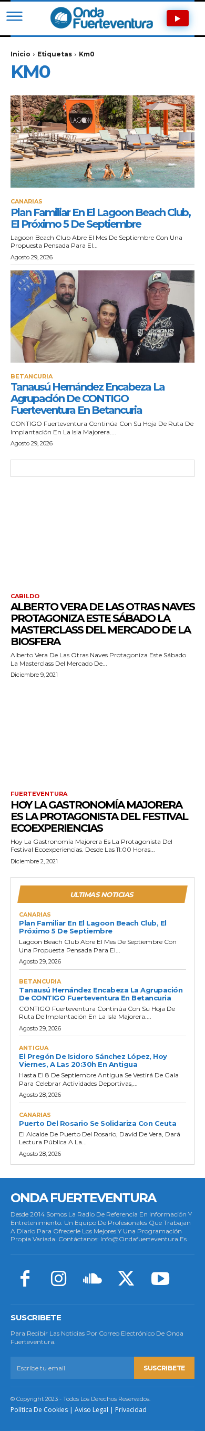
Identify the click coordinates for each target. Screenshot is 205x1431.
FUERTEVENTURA (39, 794)
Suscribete (164, 1368)
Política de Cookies (39, 1409)
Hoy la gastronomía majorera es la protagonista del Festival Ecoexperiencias (99, 816)
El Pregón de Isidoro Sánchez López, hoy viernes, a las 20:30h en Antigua (93, 1060)
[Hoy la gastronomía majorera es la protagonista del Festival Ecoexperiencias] (102, 734)
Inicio (20, 54)
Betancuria (32, 376)
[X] (126, 1279)
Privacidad (131, 1409)
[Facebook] (25, 1279)
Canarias (27, 201)
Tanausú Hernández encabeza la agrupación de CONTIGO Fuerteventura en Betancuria (88, 398)
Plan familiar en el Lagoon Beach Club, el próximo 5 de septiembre (100, 218)
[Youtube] (160, 1279)
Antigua (33, 1048)
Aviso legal (91, 1409)
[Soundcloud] (92, 1279)
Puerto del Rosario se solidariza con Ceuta (97, 1123)
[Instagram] (58, 1279)
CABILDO (25, 596)
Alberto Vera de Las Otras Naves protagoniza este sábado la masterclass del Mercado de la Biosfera (102, 624)
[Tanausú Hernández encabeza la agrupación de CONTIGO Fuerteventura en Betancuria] (102, 316)
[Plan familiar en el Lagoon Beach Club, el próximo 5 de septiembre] (102, 141)
